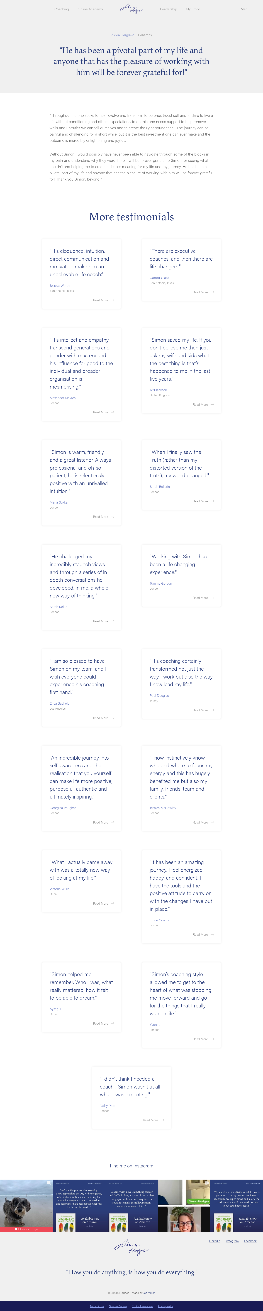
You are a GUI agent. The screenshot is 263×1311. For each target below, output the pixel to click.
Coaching (61, 9)
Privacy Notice (165, 1306)
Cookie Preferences (142, 1306)
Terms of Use (97, 1306)
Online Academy (90, 9)
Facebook (250, 1240)
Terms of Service (118, 1306)
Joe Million (149, 1292)
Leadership (168, 9)
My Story (193, 9)
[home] (131, 9)
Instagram (232, 1240)
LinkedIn (214, 1240)
